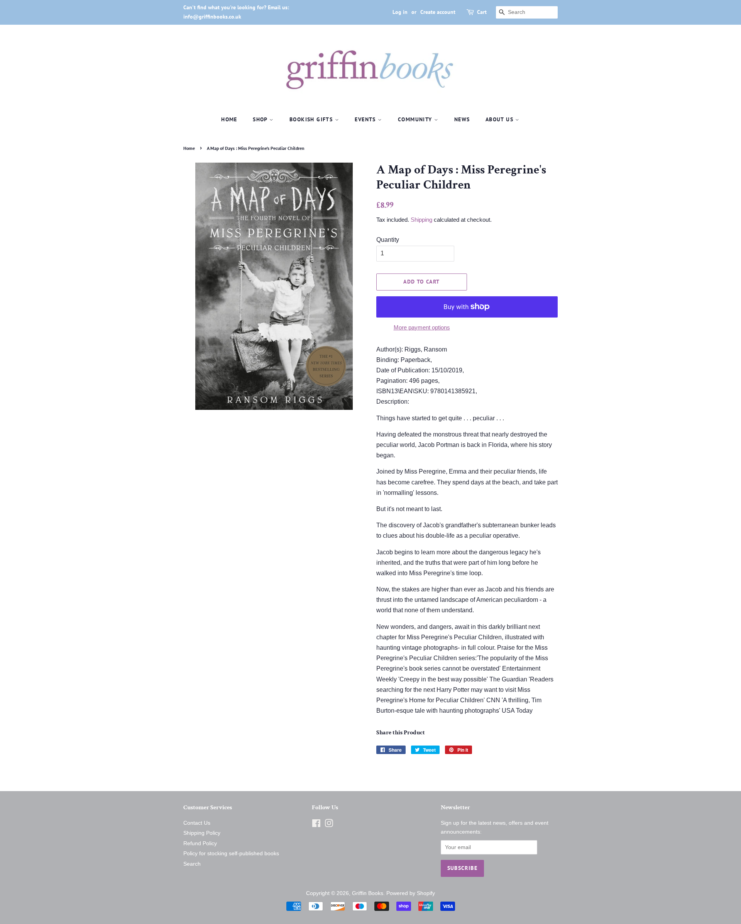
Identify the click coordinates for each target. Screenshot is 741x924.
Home (229, 119)
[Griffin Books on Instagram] (329, 825)
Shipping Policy (201, 833)
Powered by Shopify (410, 893)
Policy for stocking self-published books (231, 853)
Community (416, 119)
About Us (501, 119)
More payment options (422, 327)
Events (366, 119)
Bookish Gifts (312, 119)
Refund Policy (200, 843)
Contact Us (196, 823)
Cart (482, 11)
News (462, 119)
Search (192, 864)
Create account (437, 11)
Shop (261, 119)
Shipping (421, 219)
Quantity (387, 239)
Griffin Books (367, 893)
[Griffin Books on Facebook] (316, 825)
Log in (400, 11)
